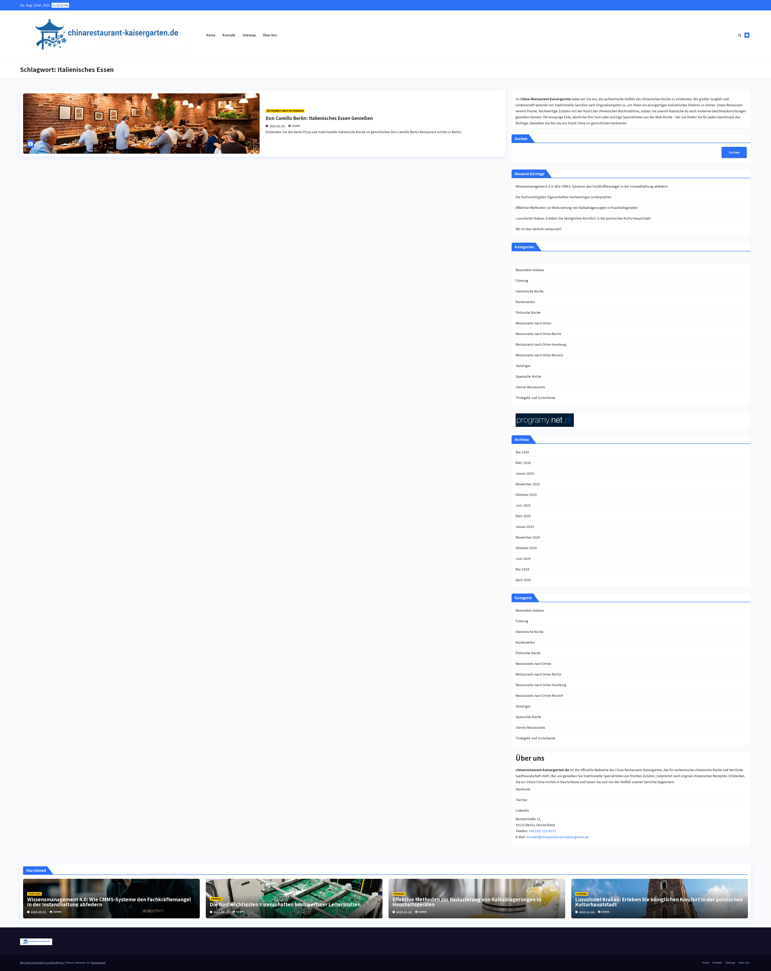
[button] (739, 35)
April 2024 (523, 579)
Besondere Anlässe (530, 269)
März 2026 (523, 462)
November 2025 (528, 483)
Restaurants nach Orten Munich (539, 355)
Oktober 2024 (526, 547)
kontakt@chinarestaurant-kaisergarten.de (557, 836)
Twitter (521, 799)
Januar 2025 (525, 526)
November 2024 (528, 537)
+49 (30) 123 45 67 (542, 830)
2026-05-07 (39, 911)
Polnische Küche (528, 312)
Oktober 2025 (526, 494)
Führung (522, 280)
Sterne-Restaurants (530, 386)
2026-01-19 (404, 911)
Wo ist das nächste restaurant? (539, 228)
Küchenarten (525, 301)
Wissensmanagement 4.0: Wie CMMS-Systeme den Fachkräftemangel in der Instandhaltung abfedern (592, 186)
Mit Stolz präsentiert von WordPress (42, 962)
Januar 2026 (525, 473)
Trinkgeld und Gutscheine (535, 397)
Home (210, 35)
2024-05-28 (277, 125)
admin (296, 125)
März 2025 (523, 515)
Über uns (270, 35)
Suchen (521, 138)
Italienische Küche (530, 291)
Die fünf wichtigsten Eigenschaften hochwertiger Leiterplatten (563, 196)
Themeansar (98, 962)
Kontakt (229, 35)
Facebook (523, 789)
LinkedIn (522, 810)
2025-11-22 (587, 911)
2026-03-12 (222, 911)
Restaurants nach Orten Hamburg (541, 344)
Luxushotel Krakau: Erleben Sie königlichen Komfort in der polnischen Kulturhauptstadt (583, 218)
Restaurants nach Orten (533, 323)
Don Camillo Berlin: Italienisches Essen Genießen (319, 118)
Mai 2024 (522, 569)
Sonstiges (523, 365)
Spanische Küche (528, 376)
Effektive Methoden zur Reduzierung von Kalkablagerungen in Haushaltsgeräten (577, 207)
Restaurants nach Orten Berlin (285, 110)
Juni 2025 (523, 505)
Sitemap (249, 35)
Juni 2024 (523, 558)
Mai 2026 (522, 452)
